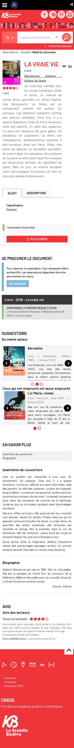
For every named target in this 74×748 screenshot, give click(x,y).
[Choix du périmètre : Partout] (9, 37)
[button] (72, 4)
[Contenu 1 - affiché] (35, 428)
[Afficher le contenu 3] (41, 384)
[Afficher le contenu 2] (39, 428)
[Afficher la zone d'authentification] (16, 5)
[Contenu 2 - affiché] (37, 384)
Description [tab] (36, 193)
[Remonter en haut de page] (68, 650)
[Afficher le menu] (4, 5)
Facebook (10, 678)
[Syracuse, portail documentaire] (37, 26)
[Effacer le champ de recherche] (57, 37)
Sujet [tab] (12, 193)
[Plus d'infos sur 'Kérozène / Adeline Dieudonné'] (14, 360)
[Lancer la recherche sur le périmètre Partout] (67, 37)
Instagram (10, 682)
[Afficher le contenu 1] (32, 384)
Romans (12, 209)
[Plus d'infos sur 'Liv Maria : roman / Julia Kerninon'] (15, 405)
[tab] (4, 664)
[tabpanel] (32, 207)
